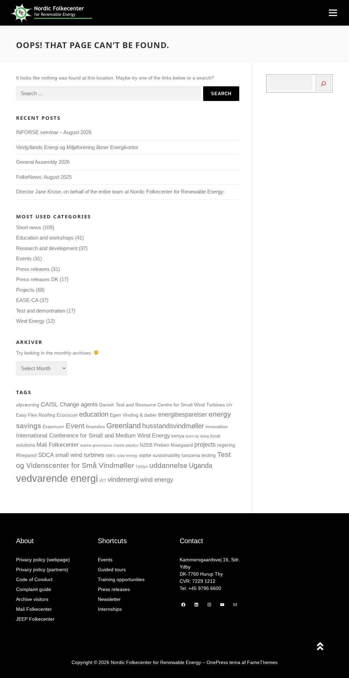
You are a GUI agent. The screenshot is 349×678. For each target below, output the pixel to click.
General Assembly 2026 (43, 162)
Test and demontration (40, 311)
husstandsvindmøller (173, 426)
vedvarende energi (57, 478)
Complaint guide (33, 589)
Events (24, 258)
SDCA (46, 455)
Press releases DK (37, 279)
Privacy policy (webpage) (43, 559)
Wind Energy (30, 321)
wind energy (156, 479)
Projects (25, 290)
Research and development (46, 248)
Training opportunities (121, 579)
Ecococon (67, 415)
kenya (177, 435)
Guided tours (112, 569)
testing (208, 455)
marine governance (96, 445)
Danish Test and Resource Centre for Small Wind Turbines (162, 404)
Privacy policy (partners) (42, 569)
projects (205, 444)
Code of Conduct (34, 579)
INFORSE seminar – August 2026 (53, 132)
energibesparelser (182, 414)
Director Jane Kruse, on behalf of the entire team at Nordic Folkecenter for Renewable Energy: (120, 191)
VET (102, 480)
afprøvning (27, 404)
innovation (217, 426)
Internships (110, 609)
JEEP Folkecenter (35, 619)
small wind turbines (79, 455)
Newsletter (109, 599)
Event (75, 426)
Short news (28, 227)
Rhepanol (26, 455)
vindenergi (123, 479)
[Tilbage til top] (320, 647)
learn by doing (197, 436)
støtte (145, 455)
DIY (229, 405)
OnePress (217, 662)
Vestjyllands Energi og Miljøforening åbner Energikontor (78, 147)
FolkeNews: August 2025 (44, 177)
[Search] (323, 83)
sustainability (166, 455)
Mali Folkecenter (57, 445)
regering (226, 445)
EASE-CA (27, 300)
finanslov (95, 426)
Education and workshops (45, 238)
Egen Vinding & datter (133, 415)
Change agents (79, 404)
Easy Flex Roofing (35, 415)
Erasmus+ (53, 426)
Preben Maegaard (173, 445)
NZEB (146, 445)
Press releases (33, 269)
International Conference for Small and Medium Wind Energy (93, 435)
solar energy (127, 455)
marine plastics (125, 445)
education (93, 414)
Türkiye (141, 466)
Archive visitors (32, 599)
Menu (333, 13)
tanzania (191, 455)
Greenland (123, 425)
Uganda (200, 465)
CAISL (49, 404)
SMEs (111, 455)
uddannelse (168, 465)
